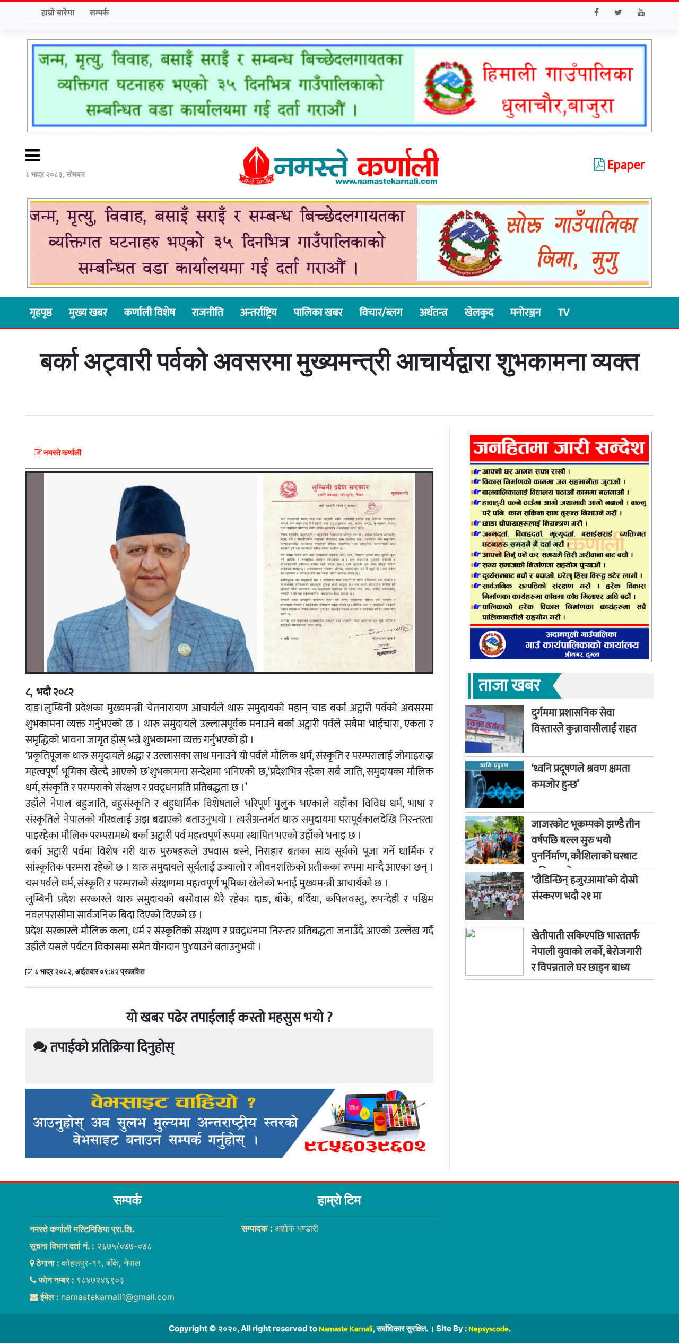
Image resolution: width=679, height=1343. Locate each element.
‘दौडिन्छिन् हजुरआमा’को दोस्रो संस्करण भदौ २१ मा (585, 888)
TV (563, 313)
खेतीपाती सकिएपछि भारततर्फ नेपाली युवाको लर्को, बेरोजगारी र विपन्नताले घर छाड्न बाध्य (587, 952)
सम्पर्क (99, 13)
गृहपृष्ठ (41, 313)
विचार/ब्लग (381, 313)
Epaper (625, 165)
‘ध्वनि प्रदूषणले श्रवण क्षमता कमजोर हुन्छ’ (581, 777)
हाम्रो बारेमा (57, 13)
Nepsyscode (488, 1329)
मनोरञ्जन (525, 313)
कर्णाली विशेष (149, 313)
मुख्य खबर (88, 313)
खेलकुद (479, 313)
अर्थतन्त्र (434, 313)
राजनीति (207, 313)
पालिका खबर (318, 313)
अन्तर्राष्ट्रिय (258, 313)
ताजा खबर (509, 686)
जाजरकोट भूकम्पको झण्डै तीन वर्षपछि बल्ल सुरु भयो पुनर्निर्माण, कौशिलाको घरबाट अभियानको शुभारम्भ (586, 848)
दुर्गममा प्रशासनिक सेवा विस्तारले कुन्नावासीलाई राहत (584, 721)
